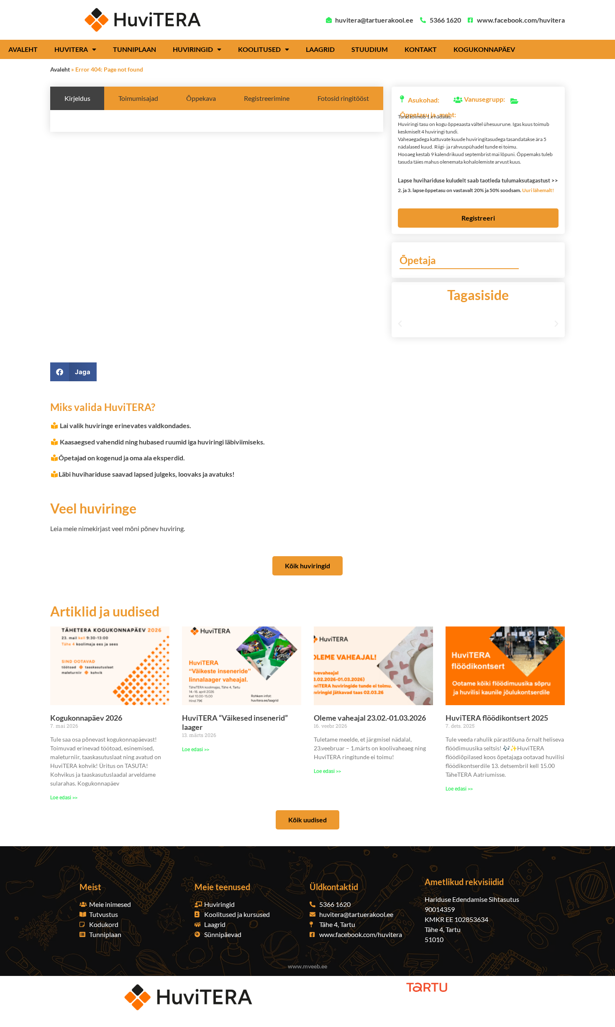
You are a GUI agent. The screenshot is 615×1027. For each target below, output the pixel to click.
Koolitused (259, 49)
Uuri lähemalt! (538, 190)
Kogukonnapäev (484, 49)
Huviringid (193, 49)
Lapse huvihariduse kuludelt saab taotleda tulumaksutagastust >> (478, 180)
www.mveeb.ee (307, 966)
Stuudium (369, 49)
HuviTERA (71, 49)
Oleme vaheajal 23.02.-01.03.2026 (370, 717)
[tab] (77, 98)
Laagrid (320, 49)
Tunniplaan (134, 49)
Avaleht (23, 49)
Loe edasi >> (63, 798)
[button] (475, 180)
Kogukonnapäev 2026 (86, 717)
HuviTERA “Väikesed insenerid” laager (235, 722)
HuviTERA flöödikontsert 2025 (497, 717)
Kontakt (421, 49)
